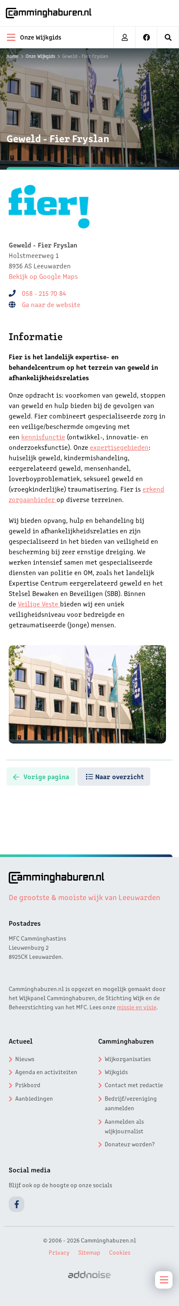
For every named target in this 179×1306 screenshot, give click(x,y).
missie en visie (136, 1006)
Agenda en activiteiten (46, 1071)
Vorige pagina (46, 776)
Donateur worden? (130, 1143)
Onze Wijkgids (40, 55)
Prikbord (27, 1084)
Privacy (59, 1252)
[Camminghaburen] (48, 13)
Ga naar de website (52, 304)
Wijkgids (116, 1071)
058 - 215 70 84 (44, 293)
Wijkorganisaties (128, 1058)
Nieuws (24, 1058)
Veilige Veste (39, 603)
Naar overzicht (119, 776)
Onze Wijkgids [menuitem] (40, 36)
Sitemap (89, 1252)
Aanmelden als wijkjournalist (124, 1126)
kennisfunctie (43, 436)
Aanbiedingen (34, 1098)
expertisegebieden (119, 447)
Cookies (119, 1252)
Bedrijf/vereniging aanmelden (131, 1103)
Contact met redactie (134, 1084)
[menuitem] (168, 37)
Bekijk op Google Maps (43, 276)
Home (13, 55)
